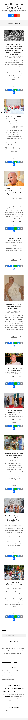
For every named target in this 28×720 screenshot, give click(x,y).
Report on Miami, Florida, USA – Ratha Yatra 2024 (14, 584)
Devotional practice (17, 244)
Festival (15, 588)
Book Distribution (14, 416)
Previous (5, 627)
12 (22, 627)
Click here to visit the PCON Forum (11, 645)
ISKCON (18, 57)
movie (15, 662)
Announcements (12, 57)
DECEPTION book (6, 662)
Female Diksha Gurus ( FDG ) (14, 312)
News (12, 127)
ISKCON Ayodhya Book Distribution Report (14, 412)
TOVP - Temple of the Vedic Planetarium (13, 688)
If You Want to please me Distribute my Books (14, 369)
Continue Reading (14, 83)
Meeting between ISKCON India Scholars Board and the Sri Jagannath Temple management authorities (14, 120)
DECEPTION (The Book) (9, 691)
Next (4, 629)
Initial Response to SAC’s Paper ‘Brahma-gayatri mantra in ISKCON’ (14, 306)
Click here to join (20, 650)
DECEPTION (7, 696)
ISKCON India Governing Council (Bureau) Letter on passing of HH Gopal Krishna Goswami (14, 192)
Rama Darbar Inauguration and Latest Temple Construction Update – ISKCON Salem (14, 519)
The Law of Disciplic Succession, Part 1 (14, 240)
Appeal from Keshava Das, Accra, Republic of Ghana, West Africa (14, 455)
